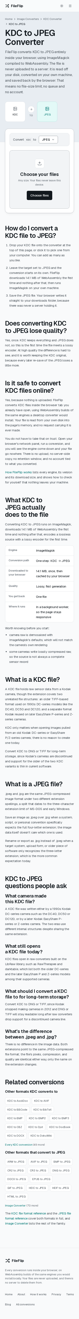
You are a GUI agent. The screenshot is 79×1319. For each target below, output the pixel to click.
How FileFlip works (18, 472)
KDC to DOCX (15, 1135)
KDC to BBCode (17, 1109)
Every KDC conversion (18, 1144)
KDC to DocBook (60, 1127)
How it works (38, 1294)
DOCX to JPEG (16, 1179)
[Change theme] (62, 6)
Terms (70, 1294)
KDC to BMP (15, 1118)
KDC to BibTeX (42, 1109)
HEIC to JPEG (37, 1188)
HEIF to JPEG (60, 1188)
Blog (8, 1304)
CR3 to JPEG (38, 1170)
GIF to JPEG (15, 1188)
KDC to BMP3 (60, 1118)
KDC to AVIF (41, 1101)
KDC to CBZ (14, 1127)
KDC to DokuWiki (41, 1135)
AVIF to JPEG (39, 1161)
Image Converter (15, 1205)
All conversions (25, 1304)
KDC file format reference (28, 1213)
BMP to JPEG (62, 1161)
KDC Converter (52, 19)
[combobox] (48, 139)
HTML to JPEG (16, 1196)
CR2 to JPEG (15, 1170)
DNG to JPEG (60, 1170)
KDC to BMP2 (37, 1118)
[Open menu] (70, 6)
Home (8, 19)
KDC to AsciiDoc (17, 1101)
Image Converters (28, 19)
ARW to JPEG (15, 1161)
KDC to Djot (35, 1127)
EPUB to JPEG (41, 1179)
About (21, 1294)
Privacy (56, 1294)
